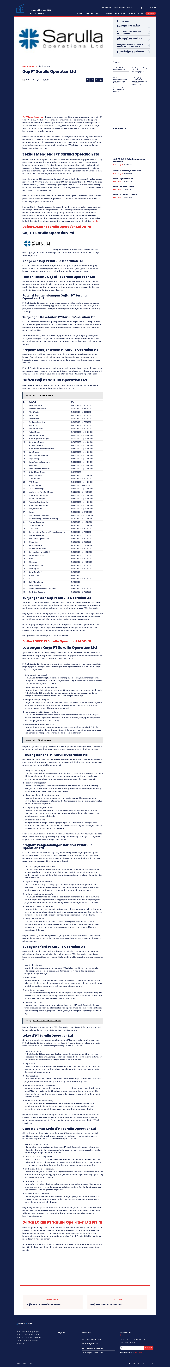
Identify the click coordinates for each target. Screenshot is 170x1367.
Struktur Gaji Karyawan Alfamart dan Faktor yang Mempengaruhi (120, 80)
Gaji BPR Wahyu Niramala (106, 1304)
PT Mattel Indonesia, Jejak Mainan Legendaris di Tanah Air (130, 52)
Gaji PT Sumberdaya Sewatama (127, 171)
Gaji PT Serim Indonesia (123, 186)
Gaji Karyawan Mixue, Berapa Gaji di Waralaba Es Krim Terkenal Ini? (139, 70)
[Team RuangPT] (24, 80)
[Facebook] (148, 8)
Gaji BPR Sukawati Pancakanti (44, 1304)
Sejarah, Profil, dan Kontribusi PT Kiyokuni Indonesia (130, 39)
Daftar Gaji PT (29, 66)
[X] (153, 8)
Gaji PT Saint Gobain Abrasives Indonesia (129, 160)
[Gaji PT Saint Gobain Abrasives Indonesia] (130, 144)
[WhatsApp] (101, 80)
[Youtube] (155, 8)
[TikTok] (138, 1364)
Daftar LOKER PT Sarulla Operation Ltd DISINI (56, 227)
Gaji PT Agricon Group (123, 178)
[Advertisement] (62, 100)
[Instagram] (150, 8)
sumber (96, 221)
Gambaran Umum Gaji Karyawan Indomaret (119, 89)
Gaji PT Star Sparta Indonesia (92, 1348)
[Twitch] (143, 1364)
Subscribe (148, 1348)
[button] (141, 7)
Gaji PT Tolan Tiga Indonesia (125, 194)
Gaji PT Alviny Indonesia (90, 1344)
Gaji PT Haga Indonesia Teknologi (94, 1353)
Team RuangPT (34, 80)
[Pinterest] (97, 80)
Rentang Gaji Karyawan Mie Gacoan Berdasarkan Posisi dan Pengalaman (139, 81)
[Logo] (20, 8)
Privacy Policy (138, 1352)
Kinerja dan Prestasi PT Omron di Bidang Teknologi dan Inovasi (130, 45)
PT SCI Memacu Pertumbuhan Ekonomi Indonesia (129, 32)
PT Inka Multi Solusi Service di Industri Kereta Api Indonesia (128, 26)
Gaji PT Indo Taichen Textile (91, 1339)
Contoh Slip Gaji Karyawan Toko (119, 69)
